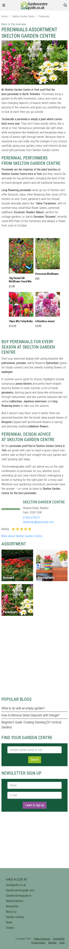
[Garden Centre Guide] (34, 5)
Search (35, 759)
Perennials (44, 16)
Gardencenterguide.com (20, 890)
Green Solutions (42, 938)
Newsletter (12, 906)
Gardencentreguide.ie (18, 895)
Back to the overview (13, 24)
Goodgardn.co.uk (16, 885)
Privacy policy (38, 942)
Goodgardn (59, 938)
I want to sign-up (34, 805)
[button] (21, 264)
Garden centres (15, 917)
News (9, 922)
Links (62, 942)
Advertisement (14, 901)
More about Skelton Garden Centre (21, 536)
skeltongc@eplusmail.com (38, 522)
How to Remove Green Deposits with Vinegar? (30, 715)
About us (11, 911)
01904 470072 (31, 517)
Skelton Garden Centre (23, 16)
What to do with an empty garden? (23, 708)
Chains (10, 927)
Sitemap (52, 942)
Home (4, 16)
